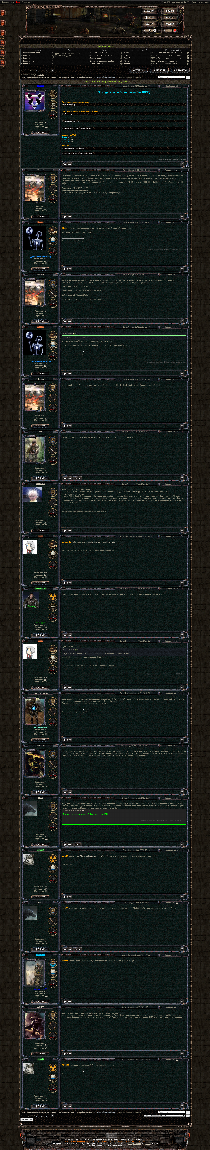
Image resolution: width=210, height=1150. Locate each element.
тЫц (70, 137)
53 (177, 798)
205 (45, 627)
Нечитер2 (40, 955)
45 (177, 379)
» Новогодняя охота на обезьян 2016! (172, 55)
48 (177, 536)
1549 (45, 625)
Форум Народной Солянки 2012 (81, 77)
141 (45, 573)
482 (45, 259)
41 (177, 170)
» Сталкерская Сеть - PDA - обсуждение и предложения (180, 53)
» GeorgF (126, 58)
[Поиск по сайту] (144, 30)
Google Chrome (134, 1144)
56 (177, 955)
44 (177, 327)
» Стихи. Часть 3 (96, 64)
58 (177, 1060)
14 (45, 206)
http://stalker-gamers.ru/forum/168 (101, 542)
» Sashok (126, 64)
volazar (40, 86)
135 (45, 991)
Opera (148, 1144)
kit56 (40, 536)
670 (45, 122)
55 (177, 903)
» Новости (25, 55)
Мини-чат (26, 2)
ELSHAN (40, 1007)
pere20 (40, 798)
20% (46, 525)
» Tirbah (125, 53)
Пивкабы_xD (40, 588)
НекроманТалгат (40, 693)
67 (45, 261)
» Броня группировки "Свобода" (102, 61)
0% (46, 127)
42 (177, 222)
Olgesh (40, 170)
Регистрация (203, 2)
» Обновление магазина (166, 61)
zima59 (40, 850)
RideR (40, 431)
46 (177, 432)
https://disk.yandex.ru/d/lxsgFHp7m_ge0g (92, 856)
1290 (45, 887)
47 (177, 484)
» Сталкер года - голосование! (169, 58)
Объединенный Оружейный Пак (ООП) (106, 77)
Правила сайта (7, 2)
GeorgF (41, 75)
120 (45, 889)
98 (45, 124)
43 (177, 275)
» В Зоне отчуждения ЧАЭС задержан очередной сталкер (114, 55)
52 (177, 746)
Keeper (40, 222)
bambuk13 (40, 484)
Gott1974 (40, 745)
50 (177, 641)
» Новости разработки (30, 53)
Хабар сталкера (40, 132)
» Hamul (125, 55)
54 (177, 850)
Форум (22, 77)
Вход (193, 2)
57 (177, 1007)
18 (45, 575)
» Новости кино (27, 61)
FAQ (18, 2)
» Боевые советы (96, 58)
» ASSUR (126, 61)
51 (177, 693)
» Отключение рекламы (166, 64)
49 (177, 589)
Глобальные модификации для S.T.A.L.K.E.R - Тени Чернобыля (48, 77)
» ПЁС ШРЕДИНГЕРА (98, 53)
